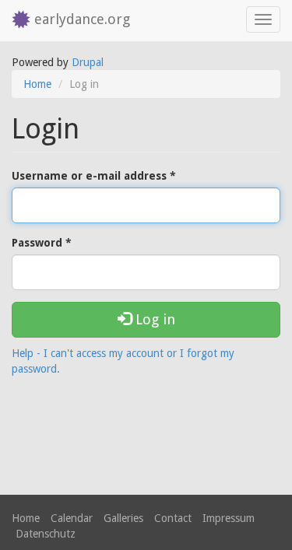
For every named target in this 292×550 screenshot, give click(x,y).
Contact (173, 518)
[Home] (17, 20)
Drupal (88, 62)
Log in (153, 319)
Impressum (228, 518)
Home (37, 84)
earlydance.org (82, 19)
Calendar (72, 518)
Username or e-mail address (94, 176)
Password (42, 242)
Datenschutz (46, 533)
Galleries (123, 518)
